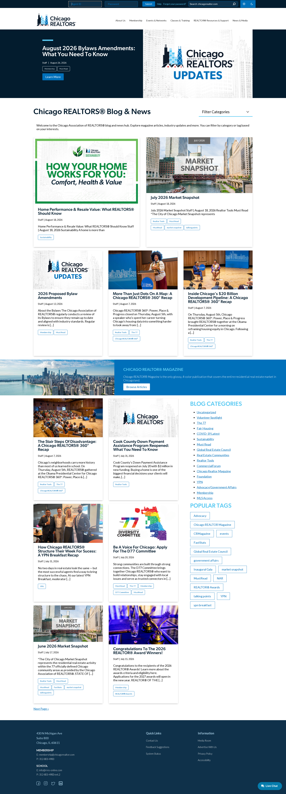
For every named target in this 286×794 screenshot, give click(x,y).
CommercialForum (209, 466)
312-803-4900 (46, 759)
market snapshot (174, 227)
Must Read (63, 69)
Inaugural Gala (203, 569)
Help (159, 4)
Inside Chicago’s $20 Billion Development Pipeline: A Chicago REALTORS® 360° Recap (218, 298)
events (224, 533)
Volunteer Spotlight (209, 417)
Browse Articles (136, 387)
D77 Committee (122, 592)
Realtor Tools (159, 221)
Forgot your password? (174, 4)
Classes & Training (180, 20)
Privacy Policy (205, 753)
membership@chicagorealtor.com (56, 754)
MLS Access (205, 498)
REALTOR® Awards (123, 694)
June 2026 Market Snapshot (63, 646)
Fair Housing (205, 428)
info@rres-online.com (50, 770)
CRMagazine (202, 533)
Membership (135, 20)
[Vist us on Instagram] (47, 784)
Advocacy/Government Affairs (217, 487)
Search (234, 4)
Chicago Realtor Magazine (214, 471)
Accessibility (204, 760)
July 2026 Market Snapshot (175, 198)
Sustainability (46, 237)
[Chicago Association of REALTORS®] (56, 20)
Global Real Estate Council (214, 449)
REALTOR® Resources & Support (211, 20)
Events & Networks (156, 20)
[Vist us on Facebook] (39, 784)
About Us (120, 20)
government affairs (206, 560)
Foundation (204, 476)
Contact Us (152, 740)
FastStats (58, 687)
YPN (42, 586)
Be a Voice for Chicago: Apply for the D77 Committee (140, 549)
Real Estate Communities (213, 455)
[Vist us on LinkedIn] (62, 784)
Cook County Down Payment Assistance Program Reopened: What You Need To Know (141, 446)
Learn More (53, 77)
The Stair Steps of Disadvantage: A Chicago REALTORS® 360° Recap (67, 446)
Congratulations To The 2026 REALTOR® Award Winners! (139, 651)
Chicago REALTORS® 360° (126, 339)
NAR (220, 578)
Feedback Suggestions (157, 747)
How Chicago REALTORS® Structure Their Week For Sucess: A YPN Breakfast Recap (67, 551)
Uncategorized (206, 412)
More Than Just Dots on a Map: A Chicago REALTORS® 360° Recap (142, 296)
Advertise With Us (207, 747)
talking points (192, 227)
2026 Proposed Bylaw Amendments (57, 296)
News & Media (240, 20)
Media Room (204, 740)
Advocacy (200, 516)
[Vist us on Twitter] (54, 784)
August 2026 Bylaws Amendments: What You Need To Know (88, 52)
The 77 (134, 332)
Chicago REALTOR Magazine (212, 524)
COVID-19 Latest (208, 433)
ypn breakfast (203, 605)
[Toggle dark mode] (248, 4)
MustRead (157, 227)
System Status (153, 753)
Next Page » (41, 709)
